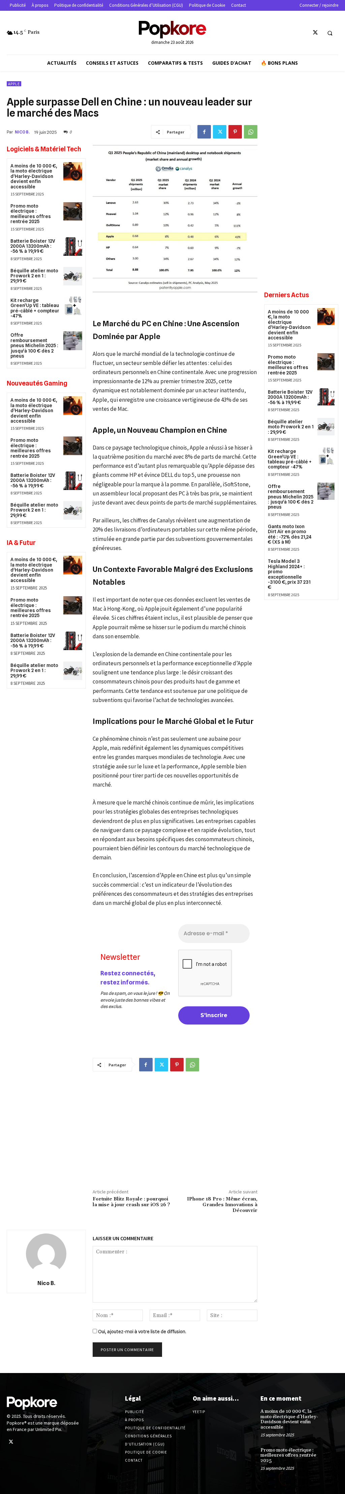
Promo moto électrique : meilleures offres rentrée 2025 (30, 213)
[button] (329, 33)
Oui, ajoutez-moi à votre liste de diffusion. (141, 1331)
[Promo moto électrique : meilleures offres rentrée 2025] (72, 211)
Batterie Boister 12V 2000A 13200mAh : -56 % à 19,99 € (32, 246)
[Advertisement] (175, 1128)
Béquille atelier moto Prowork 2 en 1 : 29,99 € (34, 276)
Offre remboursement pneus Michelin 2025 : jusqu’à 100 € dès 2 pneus (34, 345)
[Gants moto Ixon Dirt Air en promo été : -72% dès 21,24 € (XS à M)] (326, 531)
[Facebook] (204, 132)
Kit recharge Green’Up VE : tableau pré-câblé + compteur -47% (34, 308)
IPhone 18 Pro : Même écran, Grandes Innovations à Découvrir (222, 1205)
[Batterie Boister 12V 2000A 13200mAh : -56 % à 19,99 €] (72, 246)
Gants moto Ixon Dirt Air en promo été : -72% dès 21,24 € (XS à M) (290, 534)
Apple (14, 84)
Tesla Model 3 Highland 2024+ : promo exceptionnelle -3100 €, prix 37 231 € (289, 574)
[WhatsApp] (250, 132)
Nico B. (22, 131)
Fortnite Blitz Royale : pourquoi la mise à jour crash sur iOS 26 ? (131, 1202)
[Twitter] (315, 32)
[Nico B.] (46, 1253)
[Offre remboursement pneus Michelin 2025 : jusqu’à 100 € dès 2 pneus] (72, 340)
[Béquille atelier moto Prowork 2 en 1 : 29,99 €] (72, 276)
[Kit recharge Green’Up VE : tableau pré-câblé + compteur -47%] (72, 306)
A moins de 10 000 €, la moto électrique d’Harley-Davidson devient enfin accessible (33, 176)
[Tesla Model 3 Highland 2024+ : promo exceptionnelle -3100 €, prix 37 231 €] (326, 566)
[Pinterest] (235, 132)
